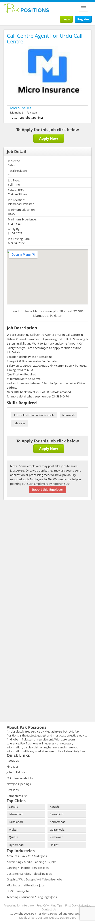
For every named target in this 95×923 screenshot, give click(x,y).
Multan (13, 830)
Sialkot (54, 845)
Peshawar (56, 837)
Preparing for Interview (19, 905)
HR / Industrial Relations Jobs (26, 885)
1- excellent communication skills (34, 415)
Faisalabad (16, 822)
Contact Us (49, 909)
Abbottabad (58, 822)
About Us (13, 761)
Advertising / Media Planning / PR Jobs (31, 862)
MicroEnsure (20, 108)
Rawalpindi (57, 814)
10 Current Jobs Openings (27, 117)
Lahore (13, 807)
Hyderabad (16, 845)
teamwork (68, 415)
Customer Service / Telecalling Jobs (29, 874)
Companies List (17, 796)
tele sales (19, 423)
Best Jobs (13, 790)
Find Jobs (13, 766)
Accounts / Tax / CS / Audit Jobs (27, 856)
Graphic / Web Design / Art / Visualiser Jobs (34, 879)
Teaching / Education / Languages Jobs (32, 897)
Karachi (54, 807)
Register (83, 19)
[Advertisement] (31, 532)
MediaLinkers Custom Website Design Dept (47, 917)
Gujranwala (57, 830)
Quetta (13, 837)
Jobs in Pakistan (17, 772)
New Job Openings (19, 784)
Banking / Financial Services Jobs (28, 868)
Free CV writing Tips (49, 905)
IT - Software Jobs (18, 891)
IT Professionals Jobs (20, 778)
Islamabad (16, 814)
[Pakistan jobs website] (26, 7)
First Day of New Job (78, 905)
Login (66, 19)
